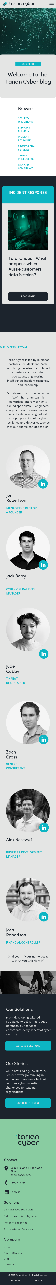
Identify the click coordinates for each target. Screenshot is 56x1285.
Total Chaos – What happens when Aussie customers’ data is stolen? (27, 266)
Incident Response (28, 192)
